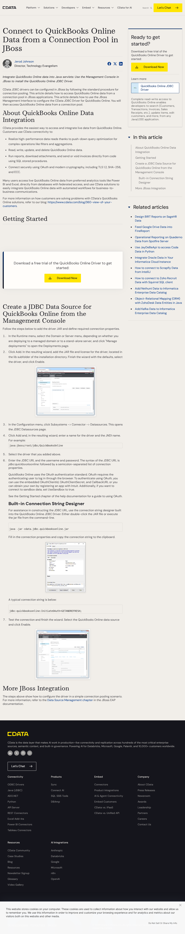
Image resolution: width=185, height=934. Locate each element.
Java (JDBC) (15, 790)
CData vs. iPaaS (103, 807)
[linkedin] (10, 753)
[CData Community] (29, 753)
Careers (142, 818)
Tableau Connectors (19, 830)
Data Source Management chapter (70, 700)
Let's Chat (164, 8)
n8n (53, 873)
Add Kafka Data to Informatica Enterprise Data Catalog (155, 311)
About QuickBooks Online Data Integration (155, 150)
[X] (16, 753)
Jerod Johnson (24, 61)
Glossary (13, 879)
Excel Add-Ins (16, 818)
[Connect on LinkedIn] (121, 64)
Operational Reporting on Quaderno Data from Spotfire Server (158, 239)
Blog (10, 861)
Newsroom (144, 795)
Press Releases (146, 790)
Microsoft (56, 867)
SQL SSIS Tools (59, 795)
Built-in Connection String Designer (156, 180)
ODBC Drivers (16, 784)
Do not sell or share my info (163, 923)
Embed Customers (105, 801)
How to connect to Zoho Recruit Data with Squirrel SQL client (156, 280)
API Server (14, 807)
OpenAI (55, 879)
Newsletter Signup (18, 873)
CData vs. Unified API (106, 813)
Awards (142, 801)
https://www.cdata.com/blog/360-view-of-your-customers (57, 204)
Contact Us (144, 824)
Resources (14, 867)
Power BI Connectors (20, 824)
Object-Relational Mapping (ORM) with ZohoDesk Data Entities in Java (158, 300)
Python (12, 801)
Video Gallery (16, 884)
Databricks (57, 856)
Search (146, 8)
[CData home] (12, 8)
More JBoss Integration (150, 188)
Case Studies (15, 856)
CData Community (19, 850)
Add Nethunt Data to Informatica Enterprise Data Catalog (156, 290)
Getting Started (145, 158)
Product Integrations (106, 790)
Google (55, 861)
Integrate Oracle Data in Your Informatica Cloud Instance (154, 259)
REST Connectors (18, 813)
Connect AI (57, 790)
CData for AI (124, 7)
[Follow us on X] (115, 64)
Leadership (144, 807)
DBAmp (55, 801)
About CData (145, 784)
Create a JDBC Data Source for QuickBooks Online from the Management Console (155, 168)
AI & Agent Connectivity (108, 795)
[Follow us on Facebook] (109, 64)
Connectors (101, 784)
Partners (143, 813)
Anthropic (57, 850)
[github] (23, 753)
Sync (54, 784)
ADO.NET (13, 795)
